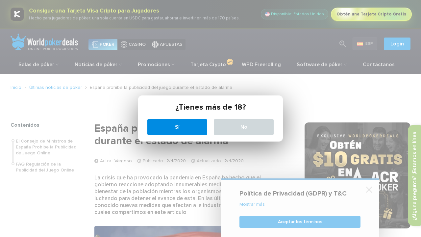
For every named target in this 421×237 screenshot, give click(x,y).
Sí (177, 127)
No (243, 127)
